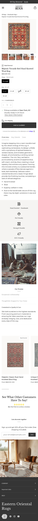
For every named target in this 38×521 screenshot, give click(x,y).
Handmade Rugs (12, 14)
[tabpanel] (19, 169)
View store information (13, 115)
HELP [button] (3, 495)
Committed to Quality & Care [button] (11, 323)
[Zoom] (5, 49)
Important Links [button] (6, 489)
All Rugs (4, 14)
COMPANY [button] (5, 483)
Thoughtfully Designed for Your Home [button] (14, 317)
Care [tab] (24, 137)
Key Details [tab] (15, 137)
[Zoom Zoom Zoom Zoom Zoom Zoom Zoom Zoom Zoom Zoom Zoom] (19, 36)
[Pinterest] (10, 516)
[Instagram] (14, 516)
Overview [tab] (5, 137)
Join (32, 434)
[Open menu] (5, 7)
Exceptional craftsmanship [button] (10, 294)
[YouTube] (18, 516)
